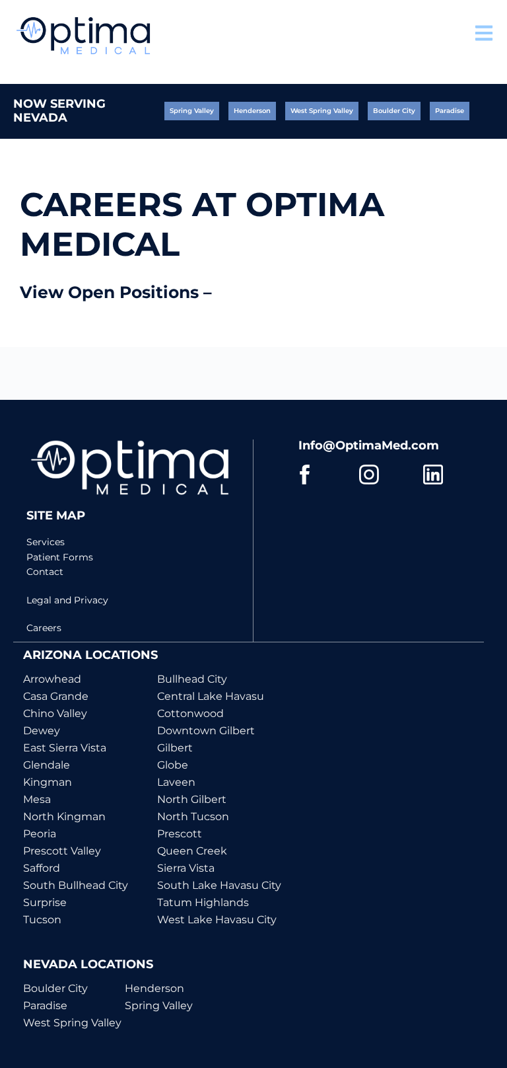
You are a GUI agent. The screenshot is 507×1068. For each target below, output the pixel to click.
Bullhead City (192, 679)
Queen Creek (192, 851)
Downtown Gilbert (206, 730)
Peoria (39, 833)
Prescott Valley (62, 851)
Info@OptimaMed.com (368, 445)
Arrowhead (52, 679)
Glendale (46, 765)
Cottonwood (190, 713)
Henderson (154, 988)
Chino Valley (55, 713)
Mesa (37, 799)
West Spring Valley (72, 1022)
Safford (41, 868)
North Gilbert (191, 799)
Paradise (45, 1005)
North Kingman (64, 816)
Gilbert (175, 748)
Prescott (179, 833)
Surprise (45, 902)
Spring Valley (159, 1005)
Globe (172, 765)
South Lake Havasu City (219, 885)
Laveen (176, 782)
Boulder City (55, 988)
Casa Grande (55, 696)
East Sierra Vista (64, 748)
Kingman (47, 782)
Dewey (41, 730)
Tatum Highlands (203, 902)
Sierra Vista (186, 868)
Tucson (42, 919)
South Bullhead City (75, 885)
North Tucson (193, 816)
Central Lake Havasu (210, 696)
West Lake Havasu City (217, 919)
